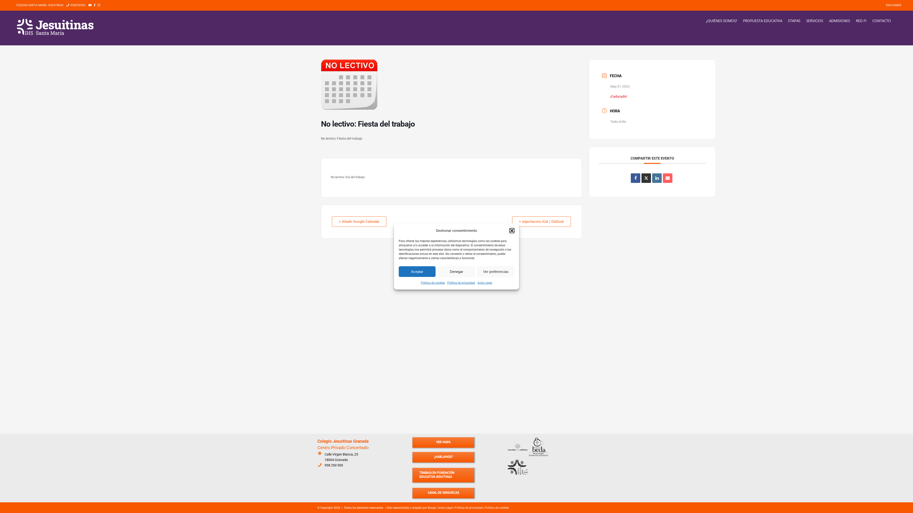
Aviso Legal (484, 283)
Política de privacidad (461, 283)
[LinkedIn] (657, 178)
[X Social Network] (646, 178)
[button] (512, 230)
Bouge (432, 507)
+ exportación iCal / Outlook (541, 221)
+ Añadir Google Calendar (359, 221)
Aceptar (417, 272)
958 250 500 (334, 465)
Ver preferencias (496, 272)
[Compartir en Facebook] (635, 178)
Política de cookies (433, 283)
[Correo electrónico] (667, 178)
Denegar (456, 272)
